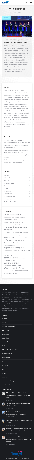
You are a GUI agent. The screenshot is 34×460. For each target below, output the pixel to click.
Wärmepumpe (11, 263)
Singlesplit (6, 252)
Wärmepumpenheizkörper (9, 270)
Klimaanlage (9, 232)
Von (13, 45)
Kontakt (4, 373)
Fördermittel (22, 217)
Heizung (4, 322)
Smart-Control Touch (13, 252)
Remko (25, 248)
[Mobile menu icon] (30, 2)
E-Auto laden (22, 214)
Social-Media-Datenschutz (9, 385)
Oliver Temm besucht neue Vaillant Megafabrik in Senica (16, 156)
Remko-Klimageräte (8, 250)
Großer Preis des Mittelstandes (14, 222)
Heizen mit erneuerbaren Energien (16, 228)
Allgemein (6, 45)
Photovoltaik (9, 237)
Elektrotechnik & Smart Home (10, 350)
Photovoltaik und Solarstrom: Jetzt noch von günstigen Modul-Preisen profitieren (16, 151)
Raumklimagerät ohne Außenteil (12, 243)
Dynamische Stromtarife (13, 214)
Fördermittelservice (10, 220)
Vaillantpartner (7, 260)
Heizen (17, 225)
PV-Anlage (10, 240)
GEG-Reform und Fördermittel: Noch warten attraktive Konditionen (16, 146)
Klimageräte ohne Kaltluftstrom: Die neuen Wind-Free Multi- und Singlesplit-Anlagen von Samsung (18, 439)
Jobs (3, 361)
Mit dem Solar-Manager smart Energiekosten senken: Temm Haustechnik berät (16, 161)
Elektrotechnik (15, 217)
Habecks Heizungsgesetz (9, 225)
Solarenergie (10, 255)
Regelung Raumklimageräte (9, 245)
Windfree (13, 260)
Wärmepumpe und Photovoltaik (10, 273)
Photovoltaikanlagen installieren (22, 237)
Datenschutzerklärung (8, 381)
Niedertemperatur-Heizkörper (15, 235)
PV (4, 240)
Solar (5, 255)
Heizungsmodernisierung (8, 326)
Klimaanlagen (5, 334)
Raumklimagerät (20, 240)
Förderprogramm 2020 (22, 220)
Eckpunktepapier (7, 217)
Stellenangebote (6, 365)
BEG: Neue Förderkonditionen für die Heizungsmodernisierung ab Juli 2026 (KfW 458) (17, 141)
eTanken (4, 346)
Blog (3, 369)
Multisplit (6, 235)
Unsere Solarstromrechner (9, 342)
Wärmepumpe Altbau (13, 266)
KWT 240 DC (25, 232)
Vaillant (23, 258)
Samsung (15, 250)
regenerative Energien (13, 248)
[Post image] (3, 393)
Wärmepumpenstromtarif (21, 270)
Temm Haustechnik (12, 258)
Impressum (5, 377)
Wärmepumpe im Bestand (15, 268)
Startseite (4, 318)
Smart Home (21, 252)
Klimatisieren (18, 232)
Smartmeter (27, 252)
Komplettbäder (6, 357)
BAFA (5, 214)
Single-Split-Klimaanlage (24, 250)
